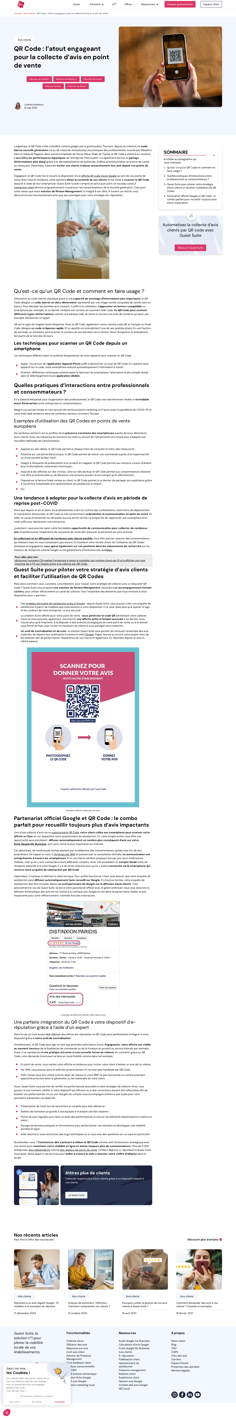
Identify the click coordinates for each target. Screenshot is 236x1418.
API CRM (71, 1370)
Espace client (211, 4)
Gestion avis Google (130, 1381)
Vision (76, 4)
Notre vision (178, 1341)
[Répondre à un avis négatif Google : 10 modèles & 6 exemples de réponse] (37, 1283)
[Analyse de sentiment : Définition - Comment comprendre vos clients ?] (91, 1283)
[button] (7, 1412)
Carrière (176, 1359)
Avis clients (29, 13)
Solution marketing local (80, 1385)
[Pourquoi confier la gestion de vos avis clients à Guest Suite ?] (145, 1283)
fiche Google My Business (30, 844)
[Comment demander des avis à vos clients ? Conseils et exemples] (199, 1283)
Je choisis (37, 1401)
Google (89, 634)
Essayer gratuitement (180, 4)
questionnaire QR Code (65, 832)
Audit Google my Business (134, 1341)
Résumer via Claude (93, 79)
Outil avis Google (76, 1381)
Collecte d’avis (75, 1341)
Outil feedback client (78, 1362)
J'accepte (59, 1401)
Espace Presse (179, 1363)
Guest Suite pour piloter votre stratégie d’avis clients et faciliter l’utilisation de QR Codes (190, 188)
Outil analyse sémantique (81, 1374)
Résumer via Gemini (77, 86)
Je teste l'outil (76, 1195)
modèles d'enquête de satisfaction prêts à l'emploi (55, 603)
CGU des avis (179, 1355)
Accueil (18, 13)
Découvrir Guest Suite (190, 247)
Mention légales (180, 1370)
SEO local (124, 1388)
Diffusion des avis (76, 1344)
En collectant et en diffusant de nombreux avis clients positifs (53, 538)
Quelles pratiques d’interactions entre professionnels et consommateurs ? (188, 177)
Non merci (14, 1401)
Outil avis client (75, 1352)
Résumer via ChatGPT (39, 79)
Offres (128, 4)
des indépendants (39, 1150)
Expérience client (129, 1377)
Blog (173, 1344)
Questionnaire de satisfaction (129, 1364)
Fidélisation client (129, 1359)
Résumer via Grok (53, 86)
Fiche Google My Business (134, 1348)
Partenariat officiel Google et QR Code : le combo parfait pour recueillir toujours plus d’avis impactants (190, 199)
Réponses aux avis (77, 1348)
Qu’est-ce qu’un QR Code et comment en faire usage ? (189, 169)
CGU (174, 1348)
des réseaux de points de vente (78, 1150)
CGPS (174, 1352)
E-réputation (126, 1355)
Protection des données (185, 1366)
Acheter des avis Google (133, 1385)
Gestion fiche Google (78, 1377)
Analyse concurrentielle (80, 1366)
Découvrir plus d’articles (203, 1239)
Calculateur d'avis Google (134, 1344)
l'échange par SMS (64, 854)
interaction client (24, 187)
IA (113, 4)
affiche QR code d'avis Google (99, 176)
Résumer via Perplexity (66, 79)
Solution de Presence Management (78, 1357)
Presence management (132, 1370)
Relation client (127, 1374)
